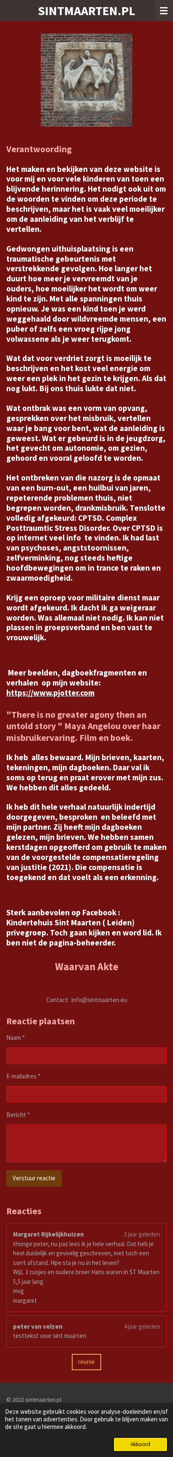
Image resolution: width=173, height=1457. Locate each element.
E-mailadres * (23, 1076)
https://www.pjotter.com (50, 693)
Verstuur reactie (34, 1178)
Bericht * (18, 1115)
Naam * (15, 1037)
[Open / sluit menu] (164, 10)
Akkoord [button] (140, 1444)
